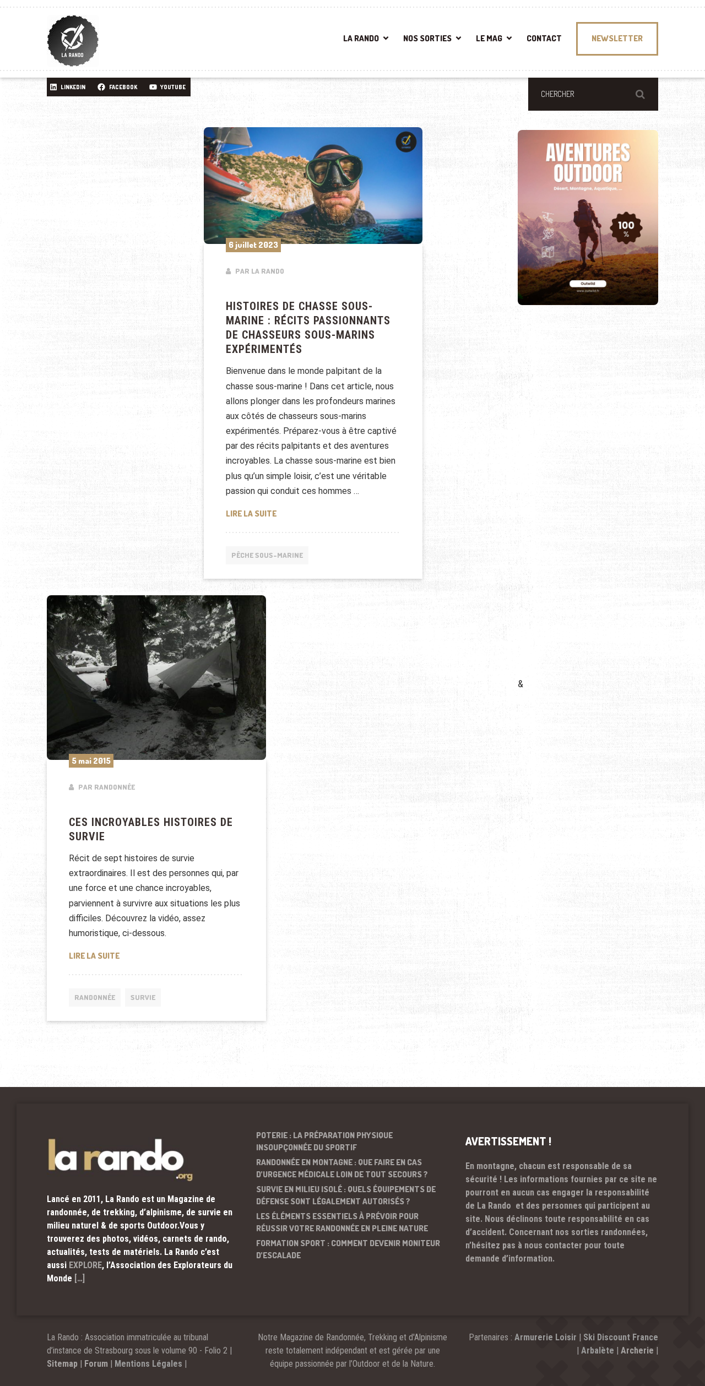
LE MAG (489, 38)
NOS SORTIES (427, 38)
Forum (96, 1363)
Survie (143, 997)
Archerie (637, 1350)
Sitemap (62, 1363)
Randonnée (94, 997)
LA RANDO (361, 38)
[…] (79, 1278)
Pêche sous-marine (267, 555)
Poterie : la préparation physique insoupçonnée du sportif (324, 1141)
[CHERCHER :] (593, 94)
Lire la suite (313, 513)
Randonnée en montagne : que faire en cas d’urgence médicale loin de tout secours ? (342, 1168)
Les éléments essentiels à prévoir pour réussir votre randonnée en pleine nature (342, 1222)
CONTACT (544, 38)
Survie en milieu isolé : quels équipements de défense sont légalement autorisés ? (346, 1195)
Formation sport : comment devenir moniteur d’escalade (348, 1249)
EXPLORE (85, 1265)
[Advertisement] (600, 507)
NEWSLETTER (617, 38)
